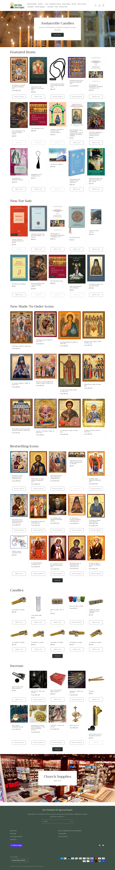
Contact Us (13, 839)
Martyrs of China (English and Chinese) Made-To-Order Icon (44, 382)
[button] (41, 4)
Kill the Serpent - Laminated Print (17, 552)
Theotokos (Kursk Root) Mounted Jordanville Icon (76, 82)
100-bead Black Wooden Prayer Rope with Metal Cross (57, 85)
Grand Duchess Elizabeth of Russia (17, 179)
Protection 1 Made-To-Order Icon (21, 346)
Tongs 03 (91, 691)
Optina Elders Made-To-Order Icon (92, 385)
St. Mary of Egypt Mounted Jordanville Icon (95, 565)
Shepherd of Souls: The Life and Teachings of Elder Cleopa (95, 180)
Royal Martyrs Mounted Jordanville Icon (38, 522)
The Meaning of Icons (37, 128)
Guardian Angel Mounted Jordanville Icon (95, 480)
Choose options (19, 96)
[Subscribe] (71, 821)
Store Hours (13, 830)
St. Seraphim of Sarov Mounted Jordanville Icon (56, 565)
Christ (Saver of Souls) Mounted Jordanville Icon (37, 480)
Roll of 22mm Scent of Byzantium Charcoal (95, 735)
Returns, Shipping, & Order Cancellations (70, 830)
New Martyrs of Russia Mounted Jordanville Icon (18, 87)
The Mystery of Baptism (19, 284)
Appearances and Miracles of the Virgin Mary (37, 88)
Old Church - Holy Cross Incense (38, 692)
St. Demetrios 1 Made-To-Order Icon (69, 431)
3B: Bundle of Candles (56, 642)
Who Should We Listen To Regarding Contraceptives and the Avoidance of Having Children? (76, 133)
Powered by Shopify (38, 866)
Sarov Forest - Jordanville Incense (17, 726)
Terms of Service (63, 836)
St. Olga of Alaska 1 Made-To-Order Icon (92, 431)
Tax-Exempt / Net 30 (16, 836)
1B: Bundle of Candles (37, 642)
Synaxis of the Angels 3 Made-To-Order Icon (93, 342)
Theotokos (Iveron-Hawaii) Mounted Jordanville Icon (17, 477)
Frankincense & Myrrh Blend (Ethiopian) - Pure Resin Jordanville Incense (38, 728)
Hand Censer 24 (74, 725)
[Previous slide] (54, 804)
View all (57, 580)
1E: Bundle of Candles (95, 642)
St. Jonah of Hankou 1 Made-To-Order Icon (21, 384)
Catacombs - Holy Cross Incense (57, 726)
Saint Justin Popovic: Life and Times (76, 287)
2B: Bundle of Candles (76, 642)
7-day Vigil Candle (36, 615)
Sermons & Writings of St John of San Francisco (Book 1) (57, 131)
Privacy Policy (62, 833)
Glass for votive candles (76, 606)
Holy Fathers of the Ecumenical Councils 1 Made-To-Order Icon (21, 429)
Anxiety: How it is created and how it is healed (18, 241)
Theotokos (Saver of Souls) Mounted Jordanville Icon (75, 565)
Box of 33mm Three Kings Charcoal (56, 691)
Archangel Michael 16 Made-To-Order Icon (69, 343)
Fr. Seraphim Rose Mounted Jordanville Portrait (56, 519)
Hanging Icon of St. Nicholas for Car (36, 175)
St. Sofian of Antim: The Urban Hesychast (96, 285)
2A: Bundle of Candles (18, 610)
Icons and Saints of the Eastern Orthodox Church (18, 132)
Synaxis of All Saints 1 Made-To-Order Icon (45, 431)
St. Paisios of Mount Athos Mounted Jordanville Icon (94, 522)
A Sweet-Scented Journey (94, 231)
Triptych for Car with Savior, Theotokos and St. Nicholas (76, 462)
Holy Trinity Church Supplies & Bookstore (23, 866)
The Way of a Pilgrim (56, 164)
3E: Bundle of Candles (18, 642)
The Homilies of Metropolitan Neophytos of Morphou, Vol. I (96, 86)
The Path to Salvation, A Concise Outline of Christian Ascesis (96, 134)
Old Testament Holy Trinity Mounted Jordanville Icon (56, 477)
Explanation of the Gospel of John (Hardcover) (75, 181)
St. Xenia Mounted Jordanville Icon (36, 563)
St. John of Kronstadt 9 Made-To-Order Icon (68, 390)
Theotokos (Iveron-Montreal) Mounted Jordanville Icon (17, 521)
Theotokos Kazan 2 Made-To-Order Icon (44, 340)
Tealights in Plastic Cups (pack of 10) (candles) (94, 611)
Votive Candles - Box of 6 (57, 610)
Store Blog (13, 833)
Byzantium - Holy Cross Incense (76, 692)
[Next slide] (61, 804)
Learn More (57, 34)
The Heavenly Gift (75, 237)
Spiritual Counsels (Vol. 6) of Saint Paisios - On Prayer (38, 236)
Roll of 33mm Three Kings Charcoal (17, 687)
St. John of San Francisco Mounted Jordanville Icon (75, 520)
